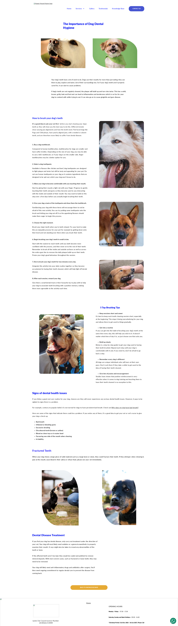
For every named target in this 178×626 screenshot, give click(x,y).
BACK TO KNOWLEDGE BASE (89, 587)
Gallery (91, 9)
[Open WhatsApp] (173, 621)
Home (69, 9)
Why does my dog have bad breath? (125, 408)
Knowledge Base (118, 9)
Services (79, 9)
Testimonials (103, 9)
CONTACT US (136, 8)
